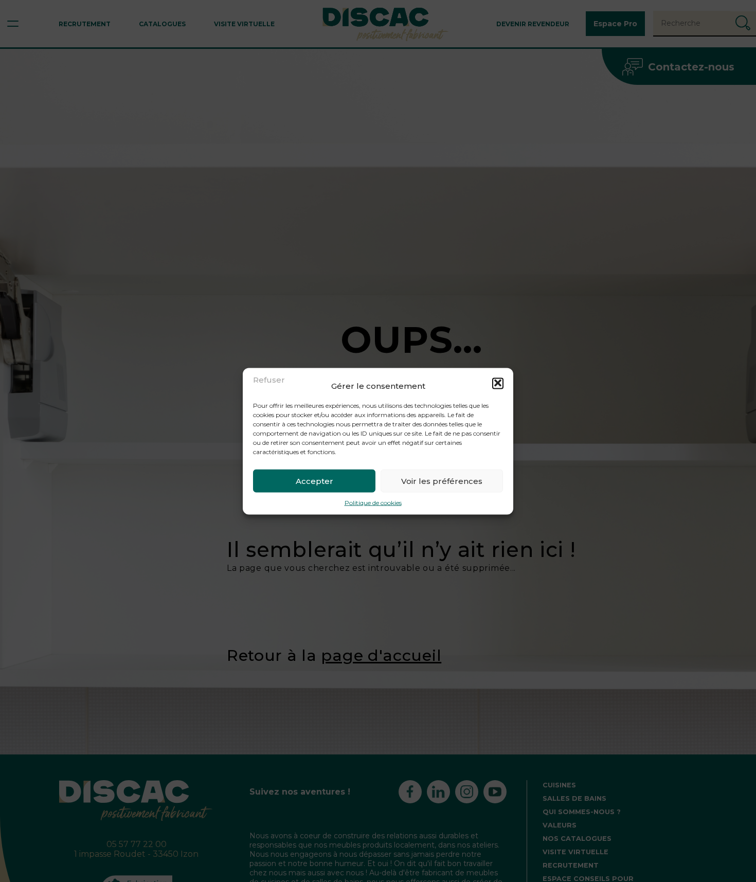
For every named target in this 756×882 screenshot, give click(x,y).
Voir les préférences (441, 480)
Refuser (269, 379)
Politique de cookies (373, 502)
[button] (498, 383)
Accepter (314, 480)
